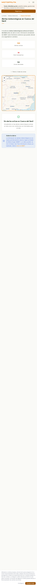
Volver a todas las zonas (19, 71)
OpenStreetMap (26, 109)
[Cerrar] (2, 7)
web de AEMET (21, 146)
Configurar (21, 583)
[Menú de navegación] (33, 2)
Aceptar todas (30, 583)
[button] (4, 78)
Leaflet (18, 109)
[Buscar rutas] (29, 2)
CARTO (33, 109)
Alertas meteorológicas (13, 15)
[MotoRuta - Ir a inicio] (9, 2)
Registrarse (18, 11)
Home (4, 15)
